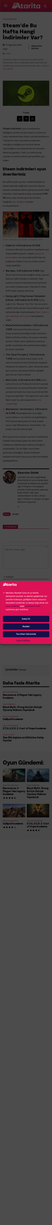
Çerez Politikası (23, 640)
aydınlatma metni (32, 606)
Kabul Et (26, 618)
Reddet (26, 626)
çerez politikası (12, 606)
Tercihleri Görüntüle (26, 634)
